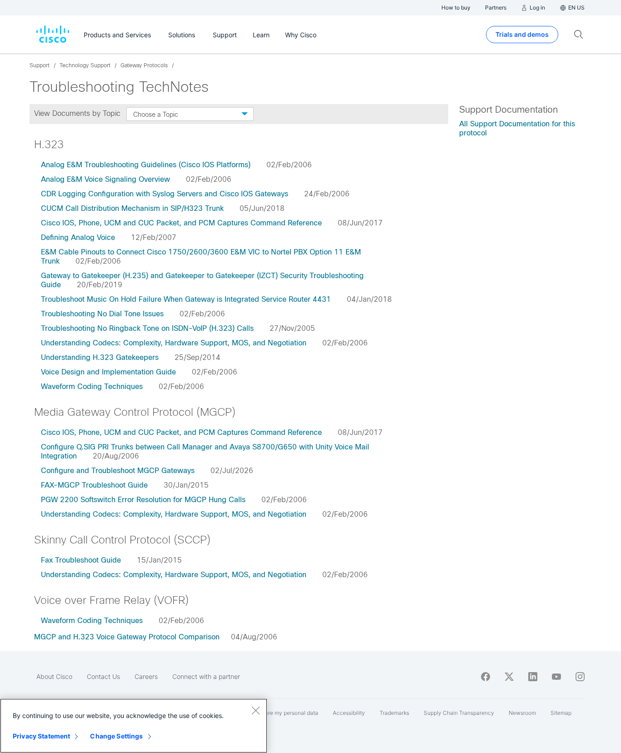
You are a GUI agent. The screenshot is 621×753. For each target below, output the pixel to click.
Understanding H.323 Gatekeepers (100, 357)
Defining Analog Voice (78, 237)
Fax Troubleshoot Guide (81, 560)
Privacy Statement (41, 736)
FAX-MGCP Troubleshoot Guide (94, 485)
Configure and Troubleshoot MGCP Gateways (118, 470)
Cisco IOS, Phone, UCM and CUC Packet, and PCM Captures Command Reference (181, 223)
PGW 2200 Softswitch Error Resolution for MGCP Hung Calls (143, 500)
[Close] (255, 710)
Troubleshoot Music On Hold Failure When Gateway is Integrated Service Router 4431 (186, 299)
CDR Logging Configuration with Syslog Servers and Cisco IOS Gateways (164, 194)
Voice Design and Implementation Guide (108, 372)
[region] (133, 725)
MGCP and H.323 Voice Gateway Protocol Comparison (127, 637)
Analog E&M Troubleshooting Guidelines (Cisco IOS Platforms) (145, 165)
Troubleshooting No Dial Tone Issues (102, 314)
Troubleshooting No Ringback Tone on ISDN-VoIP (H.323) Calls (147, 328)
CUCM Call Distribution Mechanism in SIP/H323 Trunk (132, 208)
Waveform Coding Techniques (92, 386)
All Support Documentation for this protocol (517, 128)
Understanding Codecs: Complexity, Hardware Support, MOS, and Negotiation (173, 343)
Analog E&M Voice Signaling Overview (105, 179)
